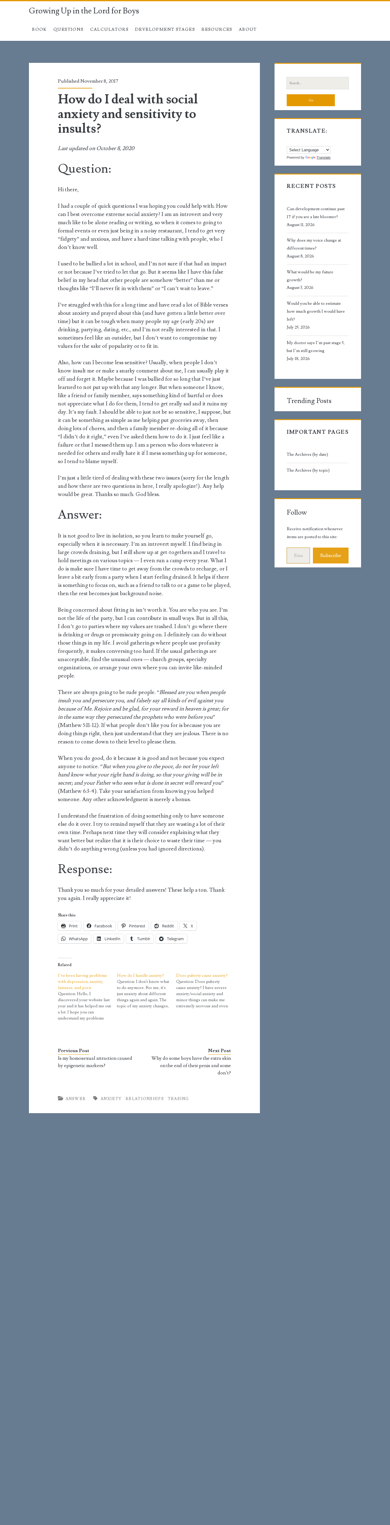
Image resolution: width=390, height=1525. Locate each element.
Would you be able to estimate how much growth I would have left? (316, 311)
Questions (68, 29)
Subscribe (330, 555)
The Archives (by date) (307, 454)
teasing (178, 1098)
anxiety (111, 1098)
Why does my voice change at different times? (314, 244)
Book (39, 29)
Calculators (109, 29)
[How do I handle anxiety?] (146, 991)
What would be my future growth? (310, 276)
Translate (324, 157)
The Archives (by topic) (308, 470)
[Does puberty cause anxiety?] (205, 991)
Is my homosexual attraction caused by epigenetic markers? (95, 1062)
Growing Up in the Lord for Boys (84, 11)
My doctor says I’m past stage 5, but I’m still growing (316, 347)
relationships (145, 1098)
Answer (76, 1098)
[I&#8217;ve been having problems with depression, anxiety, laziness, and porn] (87, 997)
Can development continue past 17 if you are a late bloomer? (316, 213)
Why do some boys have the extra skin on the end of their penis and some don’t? (191, 1065)
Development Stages (165, 29)
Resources (216, 29)
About (248, 29)
